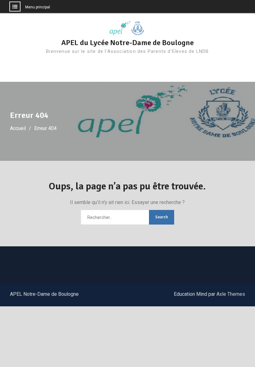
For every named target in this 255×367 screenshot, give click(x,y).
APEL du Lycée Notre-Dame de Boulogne (127, 42)
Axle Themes (230, 294)
